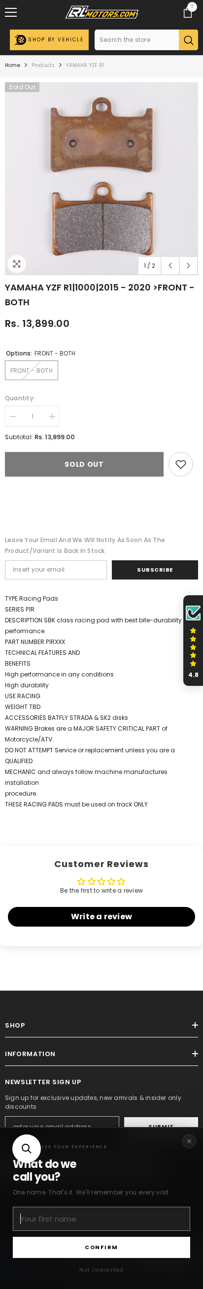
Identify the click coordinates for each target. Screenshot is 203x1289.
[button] (26, 1148)
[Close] (189, 1141)
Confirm (101, 1247)
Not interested (101, 1270)
